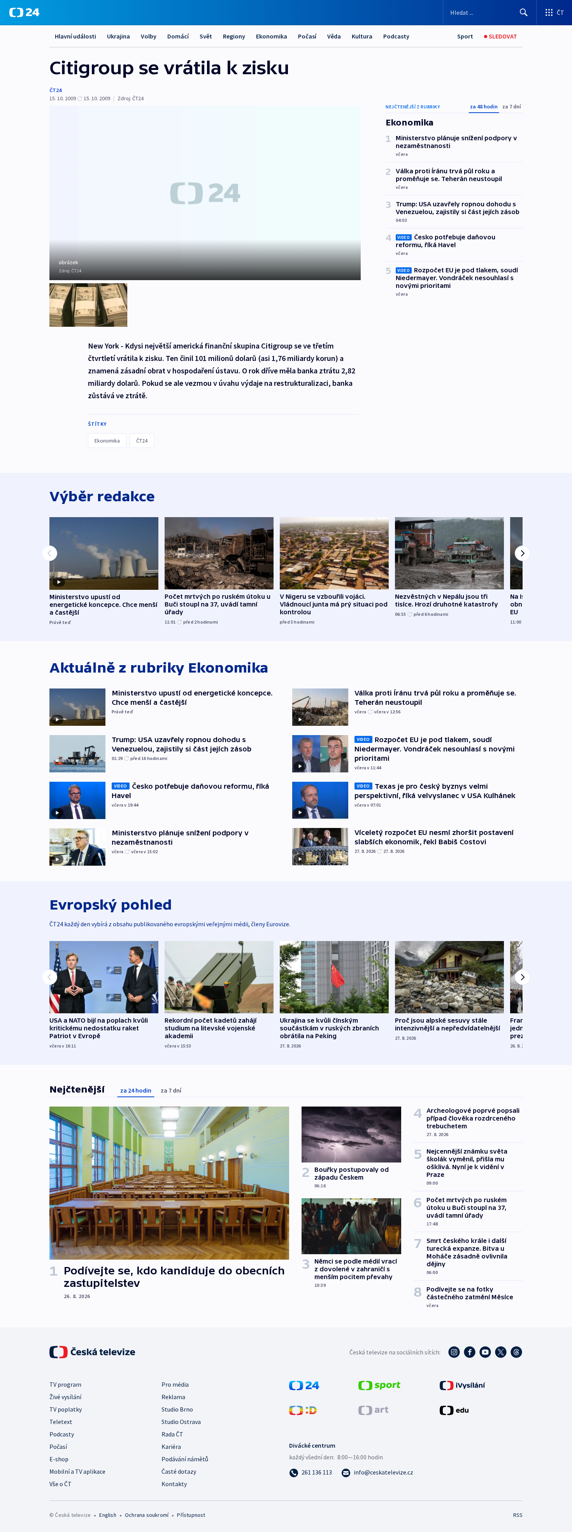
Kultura (362, 36)
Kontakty (174, 1484)
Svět (206, 36)
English (107, 1514)
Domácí (178, 36)
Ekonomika (271, 36)
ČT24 (55, 90)
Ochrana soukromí (146, 1514)
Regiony (234, 36)
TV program (65, 1384)
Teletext (60, 1422)
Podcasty (396, 36)
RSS (518, 1514)
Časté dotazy (178, 1471)
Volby (148, 36)
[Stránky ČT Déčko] (303, 1409)
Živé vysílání (65, 1397)
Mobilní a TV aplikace (77, 1471)
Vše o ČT (60, 1484)
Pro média (175, 1384)
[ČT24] (24, 12)
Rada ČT (172, 1434)
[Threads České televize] (516, 1352)
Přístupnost (191, 1514)
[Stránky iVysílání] (462, 1385)
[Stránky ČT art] (373, 1409)
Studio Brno (177, 1409)
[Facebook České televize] (469, 1352)
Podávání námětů (184, 1459)
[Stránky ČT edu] (454, 1409)
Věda (334, 36)
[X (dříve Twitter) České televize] (501, 1352)
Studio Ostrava (181, 1422)
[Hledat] (523, 12)
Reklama (173, 1397)
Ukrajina (118, 36)
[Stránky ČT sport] (379, 1385)
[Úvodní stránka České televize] (93, 1352)
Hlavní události (75, 36)
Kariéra (171, 1446)
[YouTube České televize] (485, 1352)
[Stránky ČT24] (304, 1385)
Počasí (307, 36)
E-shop (58, 1459)
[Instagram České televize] (454, 1352)
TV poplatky (65, 1409)
